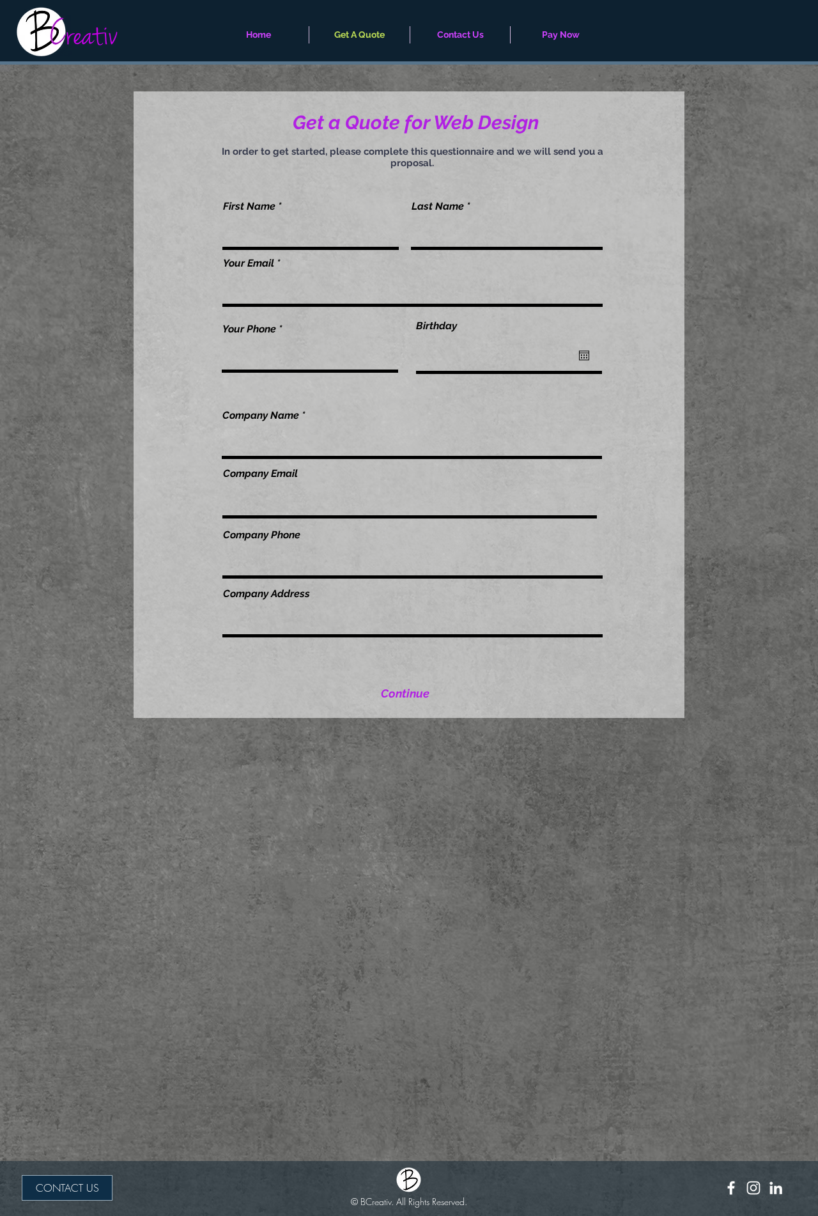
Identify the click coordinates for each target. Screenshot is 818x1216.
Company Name (260, 415)
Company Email (260, 474)
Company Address (266, 594)
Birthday (436, 326)
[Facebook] (731, 1188)
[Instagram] (753, 1188)
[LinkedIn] (776, 1188)
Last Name (438, 206)
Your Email (248, 263)
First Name (249, 206)
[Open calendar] (584, 355)
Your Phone (249, 329)
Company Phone (261, 535)
